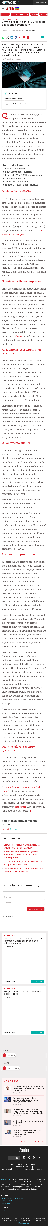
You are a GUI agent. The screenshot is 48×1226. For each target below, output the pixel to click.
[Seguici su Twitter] (28, 1158)
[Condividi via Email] (24, 37)
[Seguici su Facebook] (33, 1158)
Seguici (13, 1158)
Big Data (5, 14)
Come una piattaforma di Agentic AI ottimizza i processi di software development (22, 855)
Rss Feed (34, 1164)
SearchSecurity (15, 31)
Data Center (28, 14)
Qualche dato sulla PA (14, 168)
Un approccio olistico (14, 178)
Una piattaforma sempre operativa (20, 185)
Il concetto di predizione (15, 182)
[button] (3, 8)
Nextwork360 (6, 1179)
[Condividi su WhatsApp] (3, 37)
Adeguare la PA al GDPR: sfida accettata (22, 175)
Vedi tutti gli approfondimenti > (32, 1142)
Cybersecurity (15, 14)
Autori (20, 1164)
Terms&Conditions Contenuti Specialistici (17, 1169)
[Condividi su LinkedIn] (12, 37)
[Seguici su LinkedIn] (24, 1158)
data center (20, 807)
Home (4, 31)
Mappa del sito (24, 1223)
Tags (27, 1164)
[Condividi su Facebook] (16, 37)
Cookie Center (42, 1169)
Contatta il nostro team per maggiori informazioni (22, 1211)
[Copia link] (20, 37)
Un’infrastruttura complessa (17, 172)
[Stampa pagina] (28, 37)
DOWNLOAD (38, 981)
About (13, 1164)
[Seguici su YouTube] (38, 1158)
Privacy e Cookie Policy (24, 1167)
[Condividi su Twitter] (7, 37)
